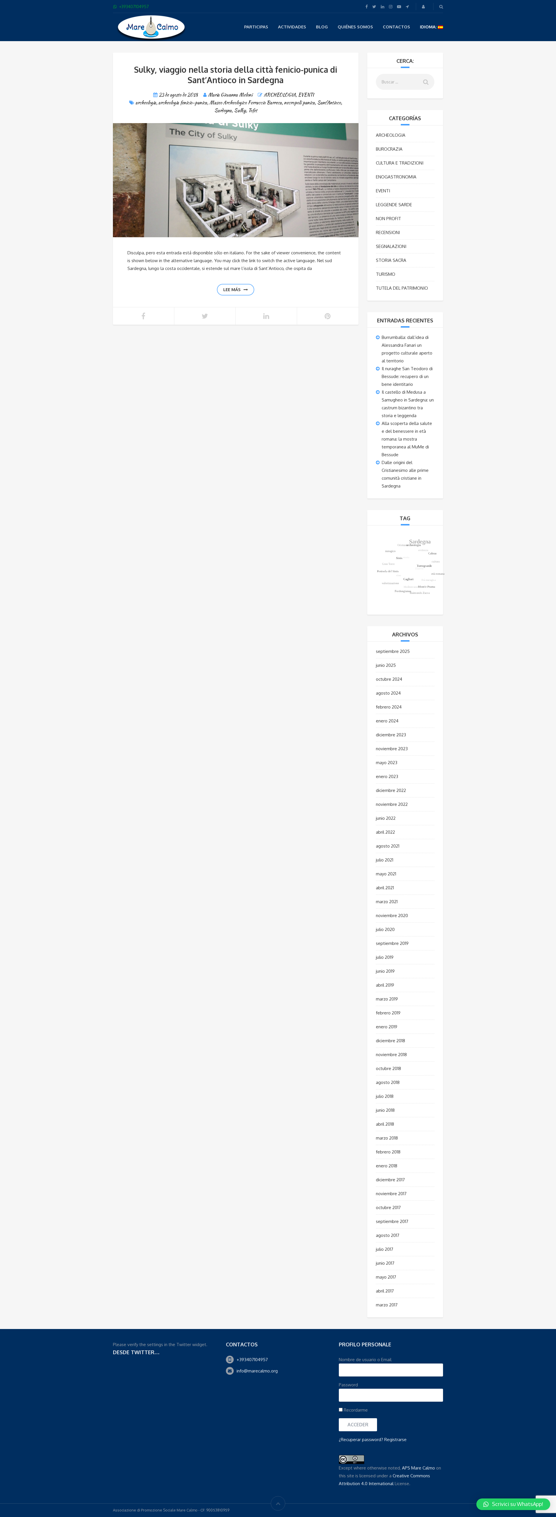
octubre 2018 (388, 1068)
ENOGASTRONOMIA (396, 177)
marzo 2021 (387, 901)
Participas (256, 27)
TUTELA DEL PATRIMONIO (402, 288)
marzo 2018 (387, 1138)
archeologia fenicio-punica (182, 102)
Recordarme (355, 1410)
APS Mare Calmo (418, 1468)
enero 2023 (387, 776)
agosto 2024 (388, 693)
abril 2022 (385, 832)
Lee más (232, 289)
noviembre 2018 (391, 1054)
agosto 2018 (388, 1082)
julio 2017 (384, 1249)
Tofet (252, 110)
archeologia (146, 102)
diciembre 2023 (391, 734)
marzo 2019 (387, 999)
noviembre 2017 (391, 1193)
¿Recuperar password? (361, 1439)
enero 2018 (386, 1166)
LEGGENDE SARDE (394, 204)
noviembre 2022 (392, 804)
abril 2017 (385, 1291)
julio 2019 (385, 957)
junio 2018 (385, 1110)
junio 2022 (386, 818)
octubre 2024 (389, 679)
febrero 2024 (389, 707)
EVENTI (306, 95)
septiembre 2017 (392, 1221)
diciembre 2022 (391, 790)
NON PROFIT (388, 218)
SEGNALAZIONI (391, 246)
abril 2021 (385, 887)
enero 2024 (387, 721)
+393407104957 (252, 1359)
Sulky (240, 110)
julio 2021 (384, 860)
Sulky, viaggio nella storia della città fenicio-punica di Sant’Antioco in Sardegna (235, 74)
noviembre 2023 (392, 748)
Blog (322, 27)
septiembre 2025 (393, 651)
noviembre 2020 (392, 915)
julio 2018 (385, 1096)
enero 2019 (386, 1026)
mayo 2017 (386, 1277)
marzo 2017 (387, 1305)
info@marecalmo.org (257, 1371)
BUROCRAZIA (389, 149)
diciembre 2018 (390, 1040)
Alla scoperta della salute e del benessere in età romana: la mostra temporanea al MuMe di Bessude (407, 439)
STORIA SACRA (391, 260)
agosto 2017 (387, 1235)
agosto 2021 (387, 846)
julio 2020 (385, 929)
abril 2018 (385, 1124)
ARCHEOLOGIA (280, 95)
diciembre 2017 (390, 1179)
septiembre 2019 (392, 943)
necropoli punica (299, 102)
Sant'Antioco (329, 102)
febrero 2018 (388, 1152)
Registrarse (395, 1439)
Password (348, 1385)
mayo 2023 (386, 762)
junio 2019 (385, 971)
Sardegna (223, 110)
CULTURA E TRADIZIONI (399, 163)
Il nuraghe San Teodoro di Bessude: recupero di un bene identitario (407, 376)
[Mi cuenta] (424, 6)
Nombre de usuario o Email (365, 1359)
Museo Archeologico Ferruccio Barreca (245, 102)
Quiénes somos (355, 27)
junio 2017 (385, 1263)
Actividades (292, 27)
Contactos (396, 27)
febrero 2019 (388, 1013)
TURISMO (385, 274)
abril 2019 (385, 985)
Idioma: (429, 27)
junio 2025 (386, 665)
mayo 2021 (386, 874)
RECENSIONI (388, 232)
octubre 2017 (388, 1207)
